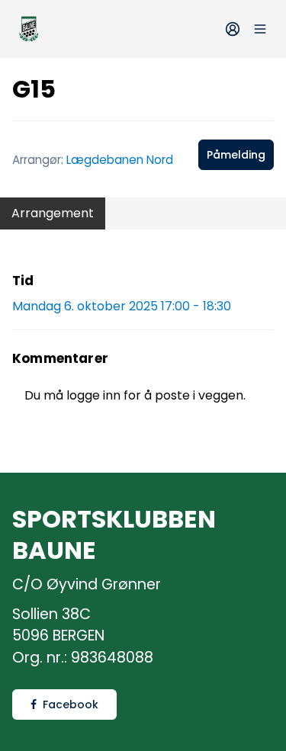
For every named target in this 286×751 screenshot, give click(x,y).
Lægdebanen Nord (119, 160)
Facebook (70, 704)
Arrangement (52, 213)
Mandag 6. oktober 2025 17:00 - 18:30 (121, 306)
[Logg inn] (232, 29)
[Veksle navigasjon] (260, 29)
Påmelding (236, 154)
